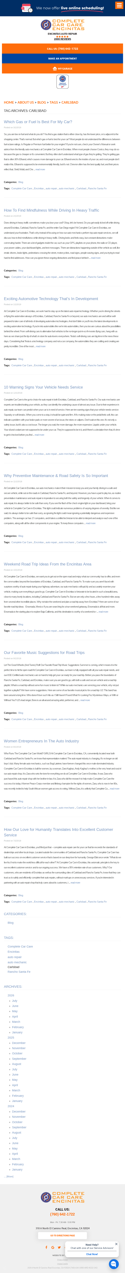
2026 (11, 995)
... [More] (8, 1176)
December (19, 1043)
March (16, 1021)
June (15, 1006)
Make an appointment (62, 58)
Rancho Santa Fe (97, 188)
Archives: (13, 986)
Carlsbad (70, 102)
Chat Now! (92, 1254)
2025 (11, 1037)
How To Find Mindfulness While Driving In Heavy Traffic (51, 210)
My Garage (65, 68)
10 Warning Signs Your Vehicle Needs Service (43, 387)
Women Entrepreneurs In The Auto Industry (41, 741)
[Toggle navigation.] (119, 5)
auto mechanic (67, 188)
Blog (41, 102)
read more (40, 169)
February (18, 1027)
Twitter (59, 1247)
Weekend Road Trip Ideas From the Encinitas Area (47, 564)
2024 (11, 1106)
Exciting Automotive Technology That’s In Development (51, 299)
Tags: (9, 938)
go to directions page (62, 1235)
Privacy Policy (62, 1259)
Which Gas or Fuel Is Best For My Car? (38, 122)
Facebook (46, 1247)
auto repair (51, 188)
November (19, 1048)
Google (52, 1247)
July (14, 1000)
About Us (26, 102)
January (17, 1032)
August (16, 1064)
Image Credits (62, 1263)
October (17, 1053)
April (15, 1016)
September (19, 1058)
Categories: (15, 914)
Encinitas (39, 188)
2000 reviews (62, 39)
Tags (54, 102)
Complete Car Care (21, 188)
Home (9, 102)
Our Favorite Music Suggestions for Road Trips (44, 652)
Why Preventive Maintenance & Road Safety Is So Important (56, 475)
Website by (62, 1255)
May (15, 1011)
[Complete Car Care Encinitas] (62, 25)
